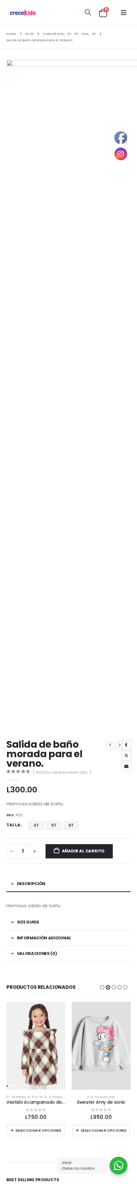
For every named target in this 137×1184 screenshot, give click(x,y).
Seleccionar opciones (38, 1130)
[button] (87, 13)
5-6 (35, 1097)
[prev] (110, 745)
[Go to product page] (35, 1046)
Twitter (126, 756)
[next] (119, 745)
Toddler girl (104, 1097)
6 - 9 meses (53, 1097)
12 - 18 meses (15, 1097)
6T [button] (71, 825)
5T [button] (53, 825)
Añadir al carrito (83, 851)
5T (41, 1097)
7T (65, 1097)
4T (28, 1097)
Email (126, 766)
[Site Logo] (24, 12)
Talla (13, 825)
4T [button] (36, 825)
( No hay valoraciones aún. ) (62, 772)
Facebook (126, 745)
